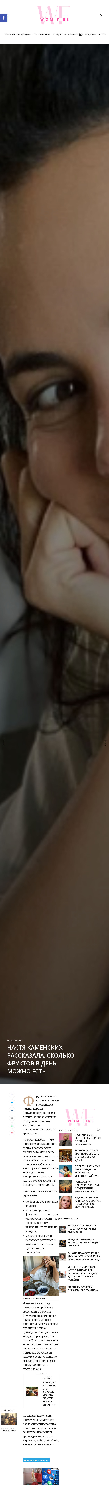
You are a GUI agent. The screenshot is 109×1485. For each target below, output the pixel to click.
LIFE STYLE (47, 1377)
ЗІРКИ (36, 34)
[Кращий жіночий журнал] (54, 15)
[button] (3, 18)
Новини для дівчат (22, 34)
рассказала (36, 1121)
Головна (7, 34)
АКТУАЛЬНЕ (12, 1040)
